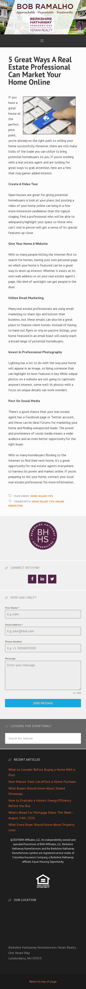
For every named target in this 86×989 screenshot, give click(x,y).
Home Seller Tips (41, 496)
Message (10, 658)
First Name (12, 607)
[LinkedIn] (42, 579)
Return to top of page (43, 981)
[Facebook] (32, 579)
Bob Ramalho (43, 17)
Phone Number (13, 641)
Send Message (43, 703)
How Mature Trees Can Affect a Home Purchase (42, 781)
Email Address (14, 624)
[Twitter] (52, 579)
